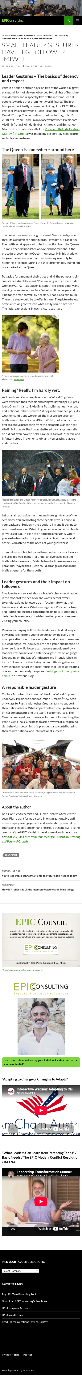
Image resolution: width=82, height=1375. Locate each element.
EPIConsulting (12, 20)
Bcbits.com (19, 379)
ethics (21, 35)
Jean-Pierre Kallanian (38, 66)
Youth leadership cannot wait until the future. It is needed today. (39, 873)
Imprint (27, 1354)
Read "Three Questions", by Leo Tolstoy (25, 1321)
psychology (25, 38)
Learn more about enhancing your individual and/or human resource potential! (40, 1062)
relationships (43, 38)
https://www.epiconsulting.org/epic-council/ (22, 970)
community (9, 35)
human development (39, 35)
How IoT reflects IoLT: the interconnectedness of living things (38, 887)
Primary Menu (77, 20)
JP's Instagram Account (16, 1308)
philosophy (9, 38)
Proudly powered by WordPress (18, 1370)
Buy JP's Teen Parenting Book (19, 1294)
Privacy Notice (10, 1354)
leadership (60, 35)
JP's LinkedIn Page (12, 1315)
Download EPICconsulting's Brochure (24, 1301)
